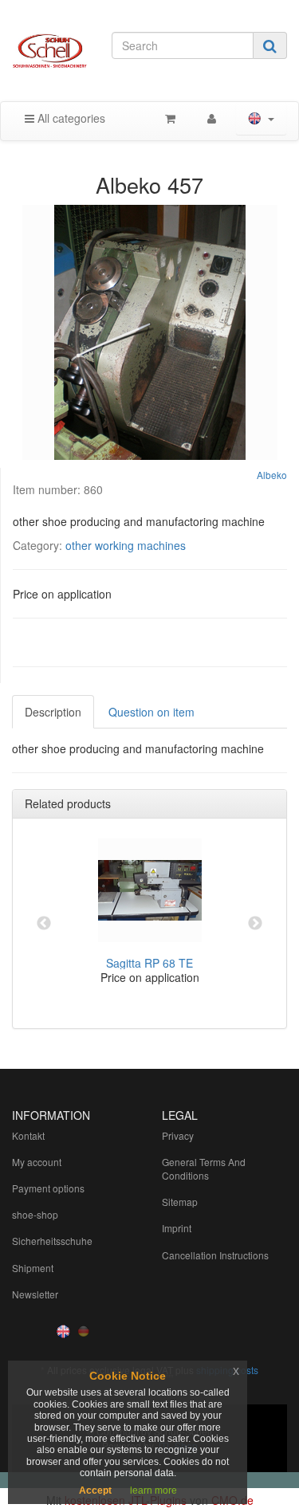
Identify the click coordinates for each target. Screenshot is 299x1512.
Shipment (32, 1267)
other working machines (125, 545)
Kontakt (28, 1135)
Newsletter (35, 1294)
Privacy (178, 1135)
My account (36, 1161)
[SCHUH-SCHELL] (50, 50)
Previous (44, 924)
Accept (95, 1490)
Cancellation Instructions (215, 1255)
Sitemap (180, 1201)
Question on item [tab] (151, 712)
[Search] (270, 45)
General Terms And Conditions (204, 1168)
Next (255, 924)
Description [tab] (53, 712)
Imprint (176, 1228)
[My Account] (211, 118)
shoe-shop (35, 1214)
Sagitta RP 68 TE (149, 963)
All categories (69, 118)
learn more (153, 1490)
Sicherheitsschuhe (52, 1240)
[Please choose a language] (261, 118)
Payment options (48, 1188)
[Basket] (170, 118)
